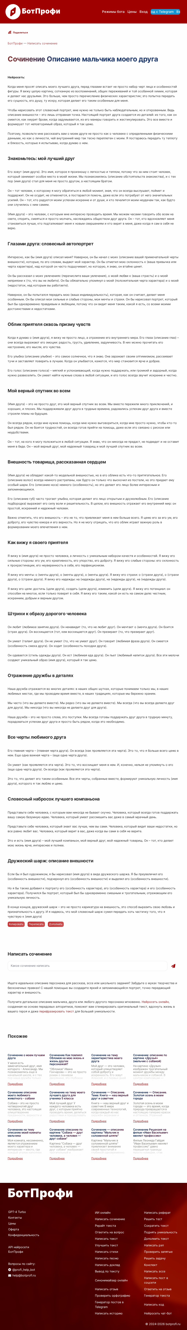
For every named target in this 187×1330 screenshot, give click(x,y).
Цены (132, 12)
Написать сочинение (42, 43)
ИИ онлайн (102, 1212)
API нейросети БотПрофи (18, 1249)
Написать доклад (107, 1265)
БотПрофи (15, 43)
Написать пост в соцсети (156, 1280)
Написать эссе (154, 1271)
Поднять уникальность (160, 1232)
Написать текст (106, 1238)
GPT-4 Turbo (17, 1212)
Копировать (16, 924)
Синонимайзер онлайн (111, 1280)
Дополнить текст (156, 1238)
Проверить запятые (158, 1251)
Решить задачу (155, 1258)
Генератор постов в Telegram (109, 1304)
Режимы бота (113, 12)
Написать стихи (106, 1251)
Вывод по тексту (107, 1271)
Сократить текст (156, 1225)
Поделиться (20, 32)
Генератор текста (157, 1295)
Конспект (150, 1265)
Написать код (154, 1304)
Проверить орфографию (112, 1295)
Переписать (36, 924)
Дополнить (55, 924)
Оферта (13, 1229)
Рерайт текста (105, 1225)
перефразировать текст (56, 1011)
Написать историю (109, 1313)
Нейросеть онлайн (155, 1002)
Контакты (15, 1217)
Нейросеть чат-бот (158, 1313)
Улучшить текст (106, 1245)
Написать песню (107, 1258)
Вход (144, 12)
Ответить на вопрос (109, 1232)
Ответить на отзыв (157, 1289)
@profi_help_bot (23, 1269)
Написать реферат (157, 1212)
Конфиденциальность (23, 1235)
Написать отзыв (106, 1289)
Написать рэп (154, 1245)
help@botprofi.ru (24, 1275)
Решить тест (153, 1219)
